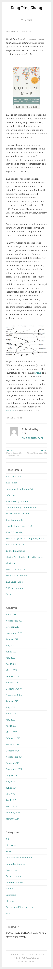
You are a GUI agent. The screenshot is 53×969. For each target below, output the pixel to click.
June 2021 (11, 614)
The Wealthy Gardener (17, 501)
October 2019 (12, 626)
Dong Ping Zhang (26, 7)
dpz (31, 31)
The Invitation (13, 476)
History (10, 888)
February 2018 (13, 738)
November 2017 (14, 756)
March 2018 (11, 732)
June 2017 (11, 787)
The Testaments (14, 519)
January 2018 (12, 744)
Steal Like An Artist (16, 569)
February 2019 (13, 676)
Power (9, 594)
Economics (11, 870)
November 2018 (14, 694)
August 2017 (12, 775)
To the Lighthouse (15, 550)
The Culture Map (14, 532)
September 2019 (14, 633)
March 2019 (11, 670)
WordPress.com (26, 961)
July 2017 (10, 781)
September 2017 (14, 769)
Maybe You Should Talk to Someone (24, 557)
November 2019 (14, 620)
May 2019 (10, 657)
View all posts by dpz (32, 437)
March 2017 (11, 806)
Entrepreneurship (15, 876)
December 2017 (13, 750)
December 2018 (14, 688)
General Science (14, 882)
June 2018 (11, 713)
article (37, 372)
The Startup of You (15, 544)
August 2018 (12, 701)
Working (10, 563)
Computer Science (15, 863)
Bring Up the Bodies (16, 575)
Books (9, 851)
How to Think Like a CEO (37, 451)
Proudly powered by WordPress (26, 954)
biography (11, 845)
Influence (11, 495)
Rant (19, 418)
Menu (28, 20)
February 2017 (13, 812)
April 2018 (11, 725)
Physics (10, 901)
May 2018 (10, 719)
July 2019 (10, 645)
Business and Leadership (19, 857)
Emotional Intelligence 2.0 (19, 488)
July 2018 (10, 707)
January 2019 (12, 682)
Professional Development (20, 907)
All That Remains (15, 588)
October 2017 (12, 763)
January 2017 (12, 818)
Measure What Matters (17, 513)
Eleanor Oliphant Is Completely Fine (13, 453)
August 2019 (12, 639)
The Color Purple (14, 581)
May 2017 (10, 794)
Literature (11, 894)
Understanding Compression (21, 507)
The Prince (11, 482)
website (10, 410)
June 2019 (11, 651)
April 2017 (11, 800)
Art (7, 839)
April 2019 (11, 664)
